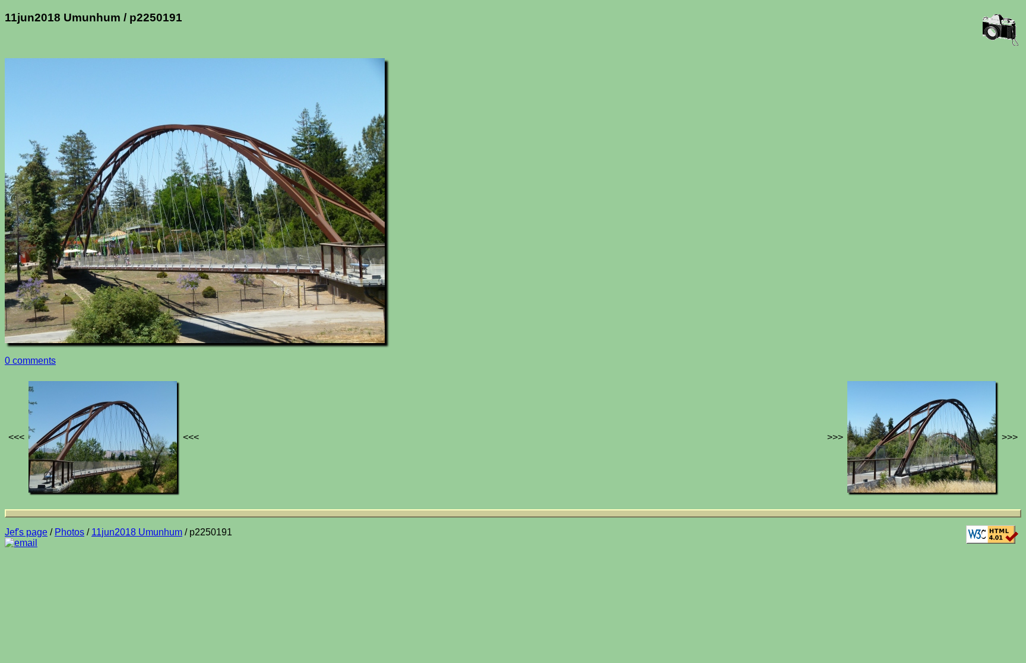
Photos (69, 532)
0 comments (30, 361)
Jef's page (26, 532)
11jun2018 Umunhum (136, 532)
